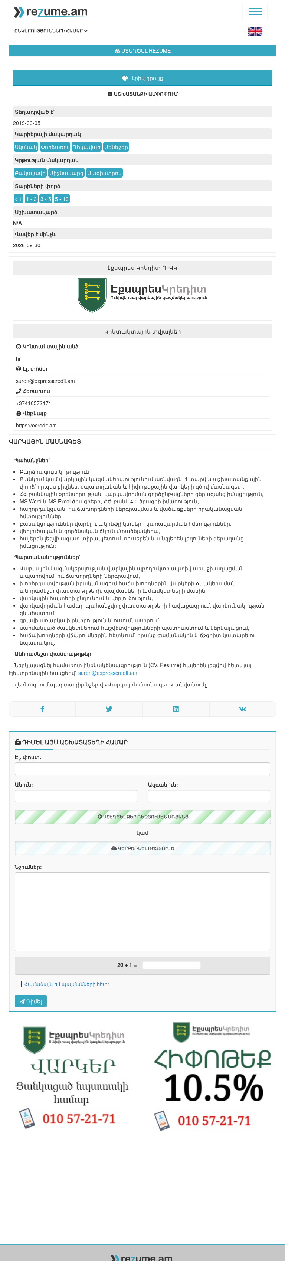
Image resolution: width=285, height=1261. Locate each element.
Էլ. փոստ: (28, 757)
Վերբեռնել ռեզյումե (145, 848)
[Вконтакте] (242, 709)
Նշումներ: (28, 866)
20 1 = (127, 965)
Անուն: (24, 784)
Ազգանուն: (163, 784)
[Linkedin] (175, 709)
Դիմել (33, 1001)
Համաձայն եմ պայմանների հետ (66, 983)
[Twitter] (109, 709)
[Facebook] (42, 709)
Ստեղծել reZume (145, 50)
